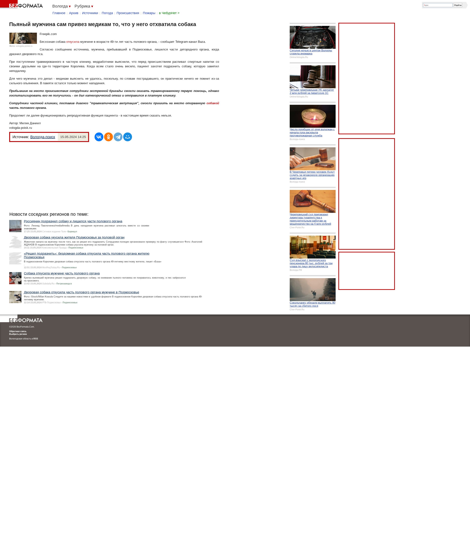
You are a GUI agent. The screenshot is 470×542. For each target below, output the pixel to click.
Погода (107, 13)
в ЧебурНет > (169, 13)
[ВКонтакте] (99, 136)
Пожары (149, 13)
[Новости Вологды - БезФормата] (22, 4)
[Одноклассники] (108, 136)
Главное (59, 13)
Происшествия (128, 13)
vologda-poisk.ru (24, 46)
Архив (73, 13)
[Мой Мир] (127, 136)
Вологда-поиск (42, 137)
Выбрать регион (18, 334)
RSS (35, 338)
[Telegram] (118, 136)
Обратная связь (17, 331)
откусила (72, 41)
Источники (90, 13)
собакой (213, 103)
